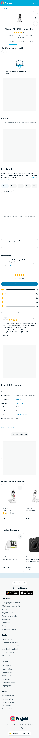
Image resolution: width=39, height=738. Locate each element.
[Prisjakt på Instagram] (21, 728)
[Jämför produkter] (35, 23)
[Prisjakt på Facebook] (17, 728)
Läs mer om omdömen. (17, 266)
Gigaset (19, 399)
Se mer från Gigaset (8, 427)
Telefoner (7, 8)
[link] (19, 326)
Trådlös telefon (21, 415)
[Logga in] (36, 3)
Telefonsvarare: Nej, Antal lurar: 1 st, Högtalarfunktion (19, 36)
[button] (35, 12)
